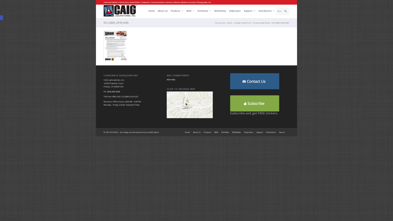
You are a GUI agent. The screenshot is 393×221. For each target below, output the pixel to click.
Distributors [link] (265, 10)
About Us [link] (163, 10)
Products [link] (175, 10)
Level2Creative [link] (153, 132)
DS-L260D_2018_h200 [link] (116, 22)
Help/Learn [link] (235, 10)
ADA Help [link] (171, 79)
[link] (1, 17)
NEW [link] (188, 10)
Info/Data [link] (202, 10)
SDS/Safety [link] (220, 10)
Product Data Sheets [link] (261, 23)
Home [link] (151, 10)
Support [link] (248, 10)
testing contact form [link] (242, 23)
